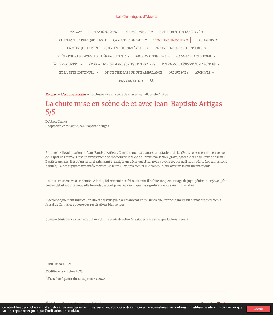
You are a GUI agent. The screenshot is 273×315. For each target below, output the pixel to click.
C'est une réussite (73, 94)
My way (51, 94)
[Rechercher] (151, 80)
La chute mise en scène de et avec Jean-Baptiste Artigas (129, 94)
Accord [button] (258, 309)
